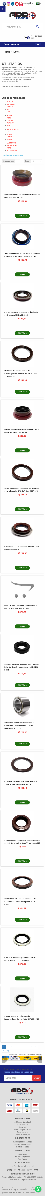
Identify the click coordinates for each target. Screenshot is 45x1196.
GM (8, 131)
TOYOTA (10, 101)
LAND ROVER (11, 143)
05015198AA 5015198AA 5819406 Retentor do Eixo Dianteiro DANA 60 (22, 196)
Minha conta (22, 1154)
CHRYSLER (10, 136)
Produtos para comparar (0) (13, 155)
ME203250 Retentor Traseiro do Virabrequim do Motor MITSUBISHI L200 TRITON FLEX (20, 374)
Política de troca (22, 1147)
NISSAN (9, 115)
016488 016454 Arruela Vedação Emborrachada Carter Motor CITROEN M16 (21, 1018)
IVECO (9, 118)
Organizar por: (8, 161)
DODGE (9, 139)
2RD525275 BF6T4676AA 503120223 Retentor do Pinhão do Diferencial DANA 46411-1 (22, 255)
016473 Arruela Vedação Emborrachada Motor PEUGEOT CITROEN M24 (20, 959)
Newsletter (22, 1159)
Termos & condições (22, 1135)
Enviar (37, 1078)
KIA (8, 109)
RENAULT (10, 134)
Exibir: (27, 161)
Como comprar (22, 1132)
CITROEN (10, 120)
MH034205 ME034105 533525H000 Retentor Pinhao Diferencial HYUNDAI (21, 431)
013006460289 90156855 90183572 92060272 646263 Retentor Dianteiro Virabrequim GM (22, 842)
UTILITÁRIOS (16, 52)
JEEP (8, 125)
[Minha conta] (31, 3)
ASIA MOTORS (12, 145)
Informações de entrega (22, 1142)
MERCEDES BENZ (13, 129)
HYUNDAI (10, 106)
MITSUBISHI (11, 104)
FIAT (8, 111)
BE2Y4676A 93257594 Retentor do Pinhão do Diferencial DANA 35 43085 (21, 314)
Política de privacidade (22, 1130)
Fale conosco (23, 1125)
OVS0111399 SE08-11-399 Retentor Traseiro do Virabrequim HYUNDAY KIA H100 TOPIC (21, 490)
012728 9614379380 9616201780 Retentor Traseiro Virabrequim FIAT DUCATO (21, 783)
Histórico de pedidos (22, 1156)
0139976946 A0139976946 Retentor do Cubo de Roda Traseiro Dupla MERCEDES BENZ (20, 902)
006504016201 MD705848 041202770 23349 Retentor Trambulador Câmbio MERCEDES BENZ (21, 667)
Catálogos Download (22, 1122)
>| (8, 1051)
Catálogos (27, 4)
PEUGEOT (10, 123)
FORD (9, 148)
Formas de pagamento (22, 1144)
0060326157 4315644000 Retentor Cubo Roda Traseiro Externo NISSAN (20, 607)
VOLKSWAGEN (12, 150)
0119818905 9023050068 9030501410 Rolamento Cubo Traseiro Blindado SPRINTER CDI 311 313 (19, 726)
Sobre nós (22, 1127)
